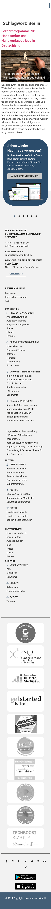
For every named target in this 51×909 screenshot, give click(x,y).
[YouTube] (44, 861)
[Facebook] (6, 861)
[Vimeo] (25, 867)
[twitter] (32, 861)
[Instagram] (13, 861)
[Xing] (25, 861)
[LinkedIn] (19, 861)
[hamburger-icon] (46, 13)
